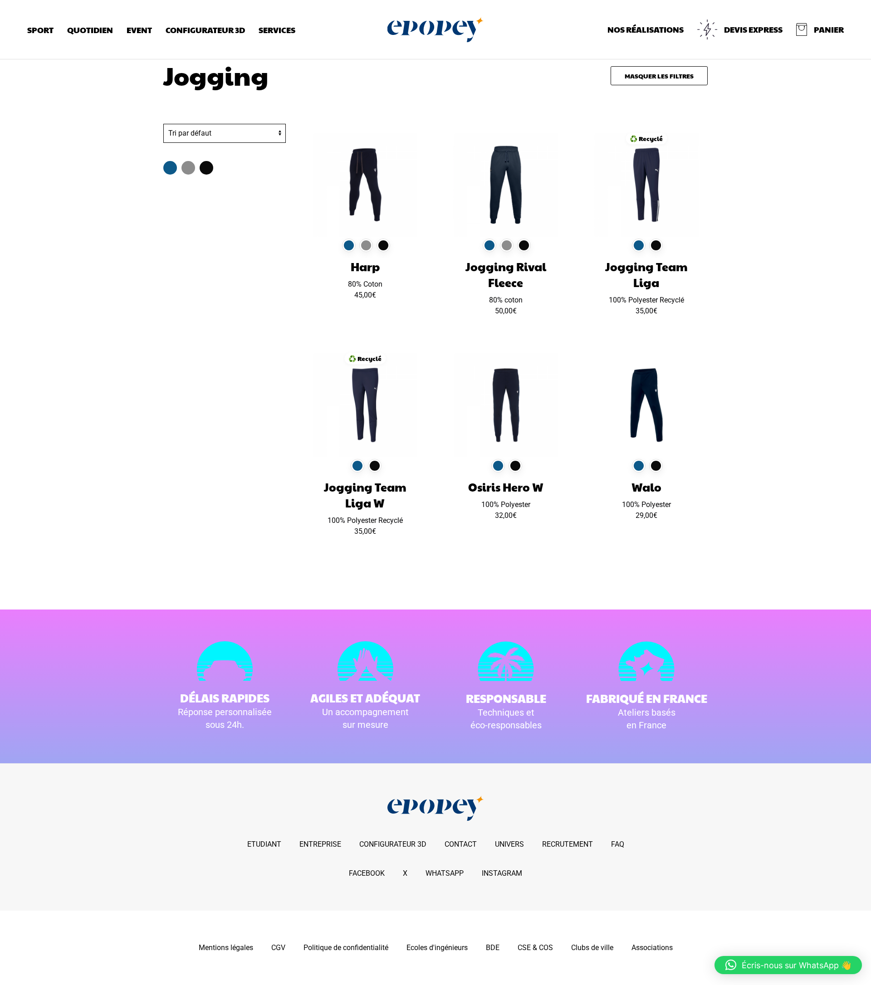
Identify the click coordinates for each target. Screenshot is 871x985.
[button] (820, 29)
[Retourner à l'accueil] (435, 29)
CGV (278, 947)
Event (139, 29)
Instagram (502, 873)
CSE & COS (535, 947)
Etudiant (264, 844)
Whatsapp (445, 873)
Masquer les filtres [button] (659, 75)
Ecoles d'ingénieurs (437, 947)
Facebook (367, 873)
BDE (492, 947)
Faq (617, 844)
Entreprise (320, 844)
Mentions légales (226, 947)
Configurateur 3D (205, 29)
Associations (652, 947)
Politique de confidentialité (345, 947)
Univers (509, 844)
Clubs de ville (592, 947)
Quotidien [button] (90, 29)
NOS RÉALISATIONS (645, 29)
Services (277, 29)
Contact (461, 844)
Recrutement (567, 844)
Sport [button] (40, 29)
